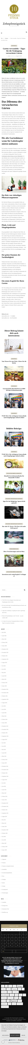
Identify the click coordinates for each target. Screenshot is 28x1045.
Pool (20, 997)
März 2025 (4, 679)
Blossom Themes (22, 1019)
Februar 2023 (4, 759)
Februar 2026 (4, 642)
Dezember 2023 (5, 726)
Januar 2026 (4, 645)
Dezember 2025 (5, 649)
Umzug (9, 1003)
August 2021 (4, 816)
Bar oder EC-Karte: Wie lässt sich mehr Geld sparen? (14, 527)
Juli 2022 (4, 783)
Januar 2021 (4, 826)
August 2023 (4, 739)
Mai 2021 (4, 819)
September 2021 (5, 813)
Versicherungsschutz (5, 1006)
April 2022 (4, 789)
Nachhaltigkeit (4, 997)
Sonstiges (14, 45)
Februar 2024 (4, 719)
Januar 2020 (4, 849)
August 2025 (4, 662)
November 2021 (5, 806)
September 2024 (5, 699)
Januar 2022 (4, 799)
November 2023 (5, 729)
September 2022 (5, 776)
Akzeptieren (15, 1035)
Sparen (3, 882)
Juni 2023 (4, 746)
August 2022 (4, 779)
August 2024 (4, 702)
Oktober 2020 (4, 833)
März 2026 (4, 639)
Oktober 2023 (4, 732)
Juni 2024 (4, 709)
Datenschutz (19, 1020)
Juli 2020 (4, 836)
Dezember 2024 (5, 689)
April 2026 (4, 635)
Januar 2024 (4, 722)
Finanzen (4, 862)
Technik (3, 886)
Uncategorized (5, 889)
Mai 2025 (4, 672)
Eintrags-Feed (4, 905)
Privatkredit (3, 1000)
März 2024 (4, 716)
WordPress (14, 1020)
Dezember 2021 (5, 803)
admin (9, 55)
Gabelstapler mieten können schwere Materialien (12, 156)
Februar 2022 (4, 796)
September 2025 (5, 659)
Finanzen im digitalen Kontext (14, 498)
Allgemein (4, 859)
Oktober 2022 (4, 773)
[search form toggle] (26, 32)
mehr (23, 1035)
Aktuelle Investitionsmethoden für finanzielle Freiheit (14, 476)
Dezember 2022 (5, 766)
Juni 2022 (4, 786)
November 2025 (5, 652)
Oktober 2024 (4, 696)
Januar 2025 (4, 685)
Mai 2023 (4, 749)
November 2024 (5, 692)
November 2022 (5, 769)
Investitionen (5, 995)
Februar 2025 (4, 682)
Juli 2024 (4, 706)
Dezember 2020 (5, 829)
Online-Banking (10, 997)
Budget (19, 986)
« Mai (3, 951)
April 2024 (4, 712)
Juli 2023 (4, 742)
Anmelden (4, 902)
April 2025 (4, 675)
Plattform (16, 997)
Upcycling (14, 1003)
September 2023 (5, 736)
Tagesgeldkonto (4, 1003)
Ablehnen (5, 1035)
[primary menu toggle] (2, 33)
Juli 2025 (4, 665)
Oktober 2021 (4, 809)
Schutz (8, 1000)
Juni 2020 (4, 839)
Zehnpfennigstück (14, 23)
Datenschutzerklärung (16, 1042)
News (3, 876)
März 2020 (4, 843)
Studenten (19, 1000)
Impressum (10, 1042)
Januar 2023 (4, 762)
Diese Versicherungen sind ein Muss (14, 551)
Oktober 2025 (4, 655)
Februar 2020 (4, 846)
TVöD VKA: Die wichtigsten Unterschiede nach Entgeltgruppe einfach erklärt (14, 416)
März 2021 (4, 823)
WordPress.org (5, 912)
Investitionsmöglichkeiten (14, 473)
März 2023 (4, 756)
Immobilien (4, 869)
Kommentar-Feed (5, 908)
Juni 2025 (4, 669)
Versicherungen (5, 892)
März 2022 (4, 793)
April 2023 (4, 752)
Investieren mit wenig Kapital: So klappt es (14, 575)
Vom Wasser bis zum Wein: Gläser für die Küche (14, 362)
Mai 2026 (4, 632)
